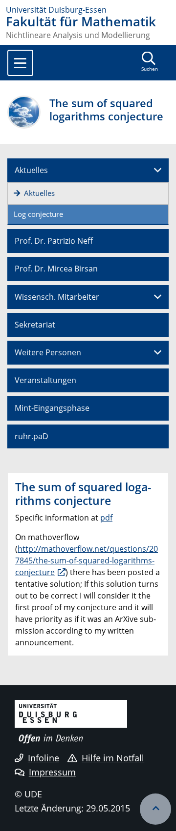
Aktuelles (31, 170)
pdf (106, 517)
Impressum (52, 772)
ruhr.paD (31, 436)
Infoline (43, 758)
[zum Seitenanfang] (155, 809)
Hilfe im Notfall (113, 758)
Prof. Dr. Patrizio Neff (54, 240)
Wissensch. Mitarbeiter (57, 296)
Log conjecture (38, 214)
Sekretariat (35, 324)
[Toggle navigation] (20, 63)
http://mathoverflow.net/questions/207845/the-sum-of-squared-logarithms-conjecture (86, 560)
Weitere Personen (48, 352)
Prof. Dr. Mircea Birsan (56, 268)
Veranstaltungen (45, 380)
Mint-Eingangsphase (52, 408)
